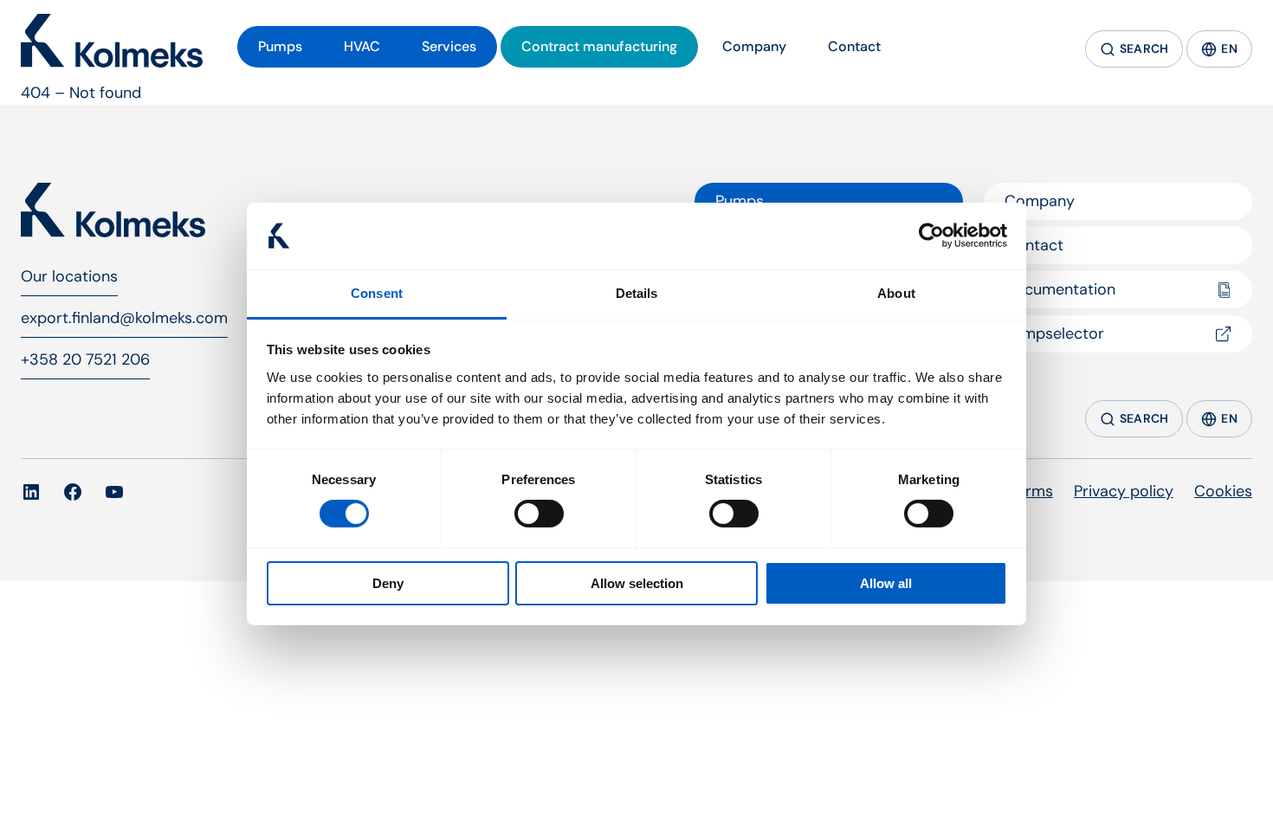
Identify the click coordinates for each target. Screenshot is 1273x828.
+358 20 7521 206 (85, 359)
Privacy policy (1123, 491)
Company (1040, 201)
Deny (388, 583)
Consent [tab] (377, 293)
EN (1229, 48)
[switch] (539, 513)
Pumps (739, 201)
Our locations (69, 276)
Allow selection (637, 583)
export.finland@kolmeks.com (124, 317)
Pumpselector (1054, 333)
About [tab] (896, 293)
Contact (1034, 245)
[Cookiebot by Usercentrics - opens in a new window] (931, 236)
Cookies (1223, 491)
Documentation (1060, 289)
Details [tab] (637, 293)
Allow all (886, 583)
